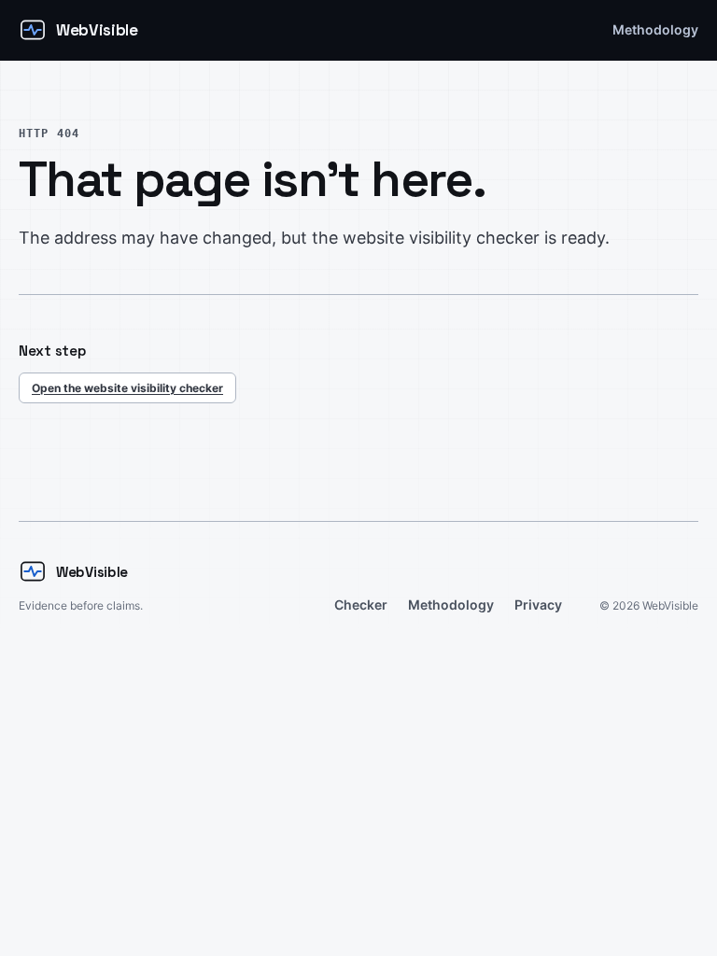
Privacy (538, 604)
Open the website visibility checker (127, 388)
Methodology (655, 29)
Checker (360, 604)
